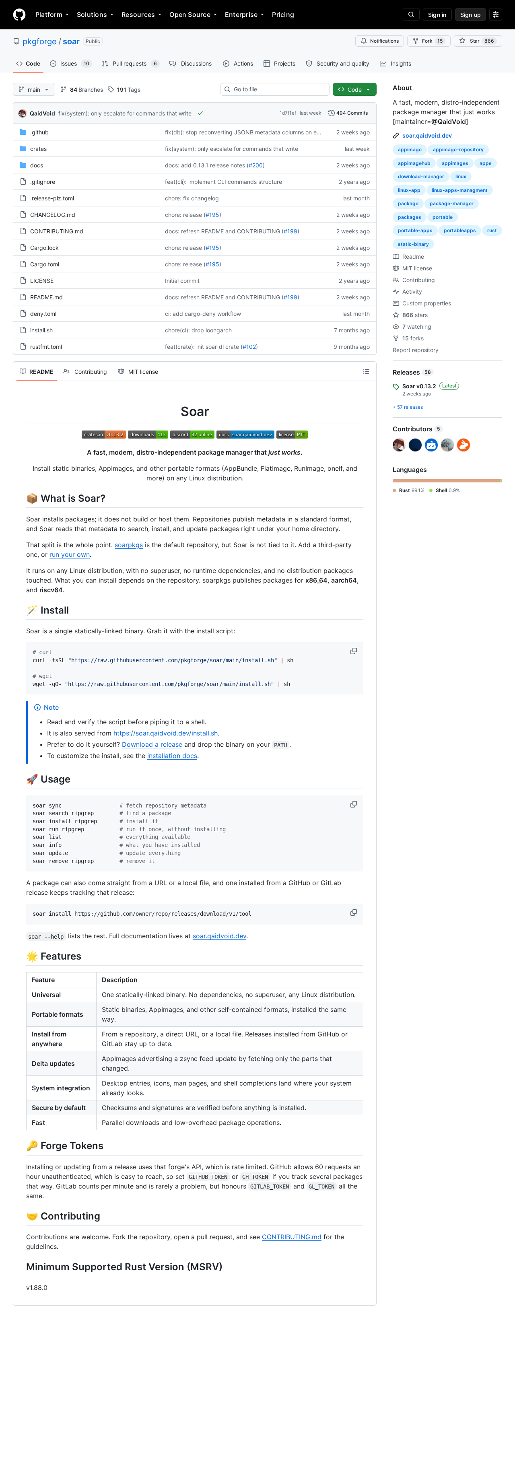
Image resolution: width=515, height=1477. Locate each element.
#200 (256, 165)
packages (409, 217)
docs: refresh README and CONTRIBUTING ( (224, 231)
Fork (432, 41)
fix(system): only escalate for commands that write (125, 113)
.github (39, 132)
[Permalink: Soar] (20, 411)
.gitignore (42, 181)
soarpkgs (129, 545)
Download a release (152, 744)
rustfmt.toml (46, 346)
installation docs (172, 756)
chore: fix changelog (192, 198)
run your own (69, 554)
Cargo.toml (44, 264)
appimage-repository (458, 149)
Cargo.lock (44, 247)
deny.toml (43, 313)
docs (36, 165)
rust (492, 230)
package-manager (452, 203)
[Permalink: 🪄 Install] (20, 610)
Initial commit (182, 280)
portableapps (460, 230)
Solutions (92, 14)
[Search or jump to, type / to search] (411, 14)
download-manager (421, 176)
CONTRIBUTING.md (56, 231)
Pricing (283, 14)
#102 (249, 346)
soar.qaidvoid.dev (219, 936)
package (408, 203)
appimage (410, 149)
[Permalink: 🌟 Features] (20, 956)
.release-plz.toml (52, 198)
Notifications (384, 41)
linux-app (409, 190)
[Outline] (366, 371)
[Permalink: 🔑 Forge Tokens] (20, 1146)
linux (460, 176)
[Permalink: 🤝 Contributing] (20, 1216)
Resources (138, 14)
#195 (212, 214)
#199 (290, 231)
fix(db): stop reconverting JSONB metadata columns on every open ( (256, 132)
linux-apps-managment (460, 190)
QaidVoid (42, 113)
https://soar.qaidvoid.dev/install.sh (165, 733)
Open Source (189, 14)
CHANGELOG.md (52, 214)
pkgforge (40, 41)
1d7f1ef (288, 113)
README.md (46, 297)
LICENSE (42, 280)
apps (486, 163)
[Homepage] (19, 14)
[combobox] (278, 89)
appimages (455, 163)
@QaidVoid (448, 121)
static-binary (413, 244)
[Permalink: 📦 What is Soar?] (20, 498)
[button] (354, 651)
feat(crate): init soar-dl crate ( (204, 346)
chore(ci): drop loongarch (198, 330)
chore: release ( (185, 214)
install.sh (41, 330)
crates (38, 148)
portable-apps (415, 230)
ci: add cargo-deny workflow (203, 313)
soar (71, 41)
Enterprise (241, 14)
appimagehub (414, 163)
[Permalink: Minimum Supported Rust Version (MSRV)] (20, 1266)
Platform (48, 14)
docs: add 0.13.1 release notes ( (207, 165)
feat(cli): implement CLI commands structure (223, 181)
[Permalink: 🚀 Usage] (20, 779)
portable (443, 217)
